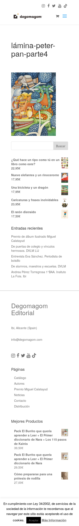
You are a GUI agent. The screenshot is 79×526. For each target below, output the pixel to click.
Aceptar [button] (33, 520)
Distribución (22, 406)
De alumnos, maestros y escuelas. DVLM (38, 266)
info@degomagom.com (26, 339)
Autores (19, 383)
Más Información (54, 520)
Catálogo (20, 378)
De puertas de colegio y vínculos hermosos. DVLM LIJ (33, 248)
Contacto (20, 400)
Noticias (19, 395)
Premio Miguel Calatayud (31, 389)
